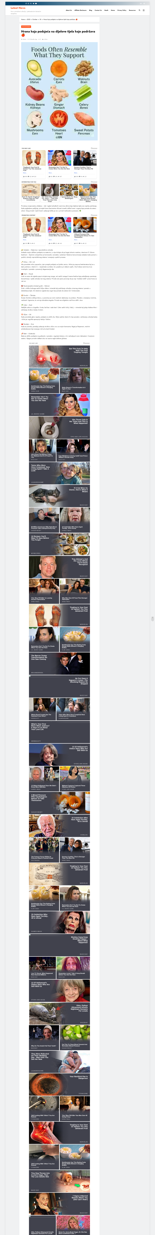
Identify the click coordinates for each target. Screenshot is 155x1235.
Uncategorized (26, 26)
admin (24, 39)
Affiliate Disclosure (80, 10)
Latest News (18, 8)
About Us (69, 10)
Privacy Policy (122, 10)
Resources (132, 10)
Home (113, 10)
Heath (106, 10)
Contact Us (98, 10)
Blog (90, 10)
